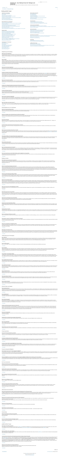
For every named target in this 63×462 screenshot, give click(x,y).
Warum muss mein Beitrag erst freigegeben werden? (8, 39)
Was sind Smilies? (4, 44)
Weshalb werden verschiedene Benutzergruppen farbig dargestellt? (38, 17)
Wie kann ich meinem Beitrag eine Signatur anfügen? (8, 32)
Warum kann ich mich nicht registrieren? (6, 15)
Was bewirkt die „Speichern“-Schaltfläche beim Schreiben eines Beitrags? (10, 38)
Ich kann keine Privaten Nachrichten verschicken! (36, 21)
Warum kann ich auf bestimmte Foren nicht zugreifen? (8, 35)
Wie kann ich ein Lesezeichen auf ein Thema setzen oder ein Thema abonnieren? (40, 36)
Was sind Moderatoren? (33, 14)
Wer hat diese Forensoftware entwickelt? (35, 43)
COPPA (46, 73)
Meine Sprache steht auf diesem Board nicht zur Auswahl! (9, 25)
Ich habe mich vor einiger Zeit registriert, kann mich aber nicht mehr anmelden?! (11, 17)
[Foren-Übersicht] (6, 3)
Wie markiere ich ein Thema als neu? (6, 40)
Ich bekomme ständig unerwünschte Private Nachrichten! (37, 22)
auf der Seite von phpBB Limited (26, 427)
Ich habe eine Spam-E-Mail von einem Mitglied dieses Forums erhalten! (38, 23)
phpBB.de (55, 131)
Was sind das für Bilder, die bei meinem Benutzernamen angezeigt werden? (11, 26)
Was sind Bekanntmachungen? (5, 46)
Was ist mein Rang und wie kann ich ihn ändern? (7, 27)
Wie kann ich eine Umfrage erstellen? (6, 33)
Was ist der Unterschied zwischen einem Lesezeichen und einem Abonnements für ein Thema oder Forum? (43, 35)
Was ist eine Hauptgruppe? (33, 18)
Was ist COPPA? (4, 14)
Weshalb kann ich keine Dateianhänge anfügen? (7, 36)
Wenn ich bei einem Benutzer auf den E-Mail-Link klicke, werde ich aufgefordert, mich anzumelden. (13, 28)
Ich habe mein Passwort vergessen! (6, 18)
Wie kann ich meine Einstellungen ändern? (7, 22)
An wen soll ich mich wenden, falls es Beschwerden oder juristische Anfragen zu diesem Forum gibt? (42, 45)
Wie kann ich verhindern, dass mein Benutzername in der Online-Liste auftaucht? (11, 23)
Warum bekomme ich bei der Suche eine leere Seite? (36, 31)
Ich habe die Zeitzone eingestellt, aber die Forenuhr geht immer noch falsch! (11, 24)
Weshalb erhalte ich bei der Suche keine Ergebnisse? (36, 30)
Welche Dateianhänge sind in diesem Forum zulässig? (36, 40)
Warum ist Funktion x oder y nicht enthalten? (35, 44)
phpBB (27, 453)
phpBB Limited (50, 131)
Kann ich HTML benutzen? (5, 43)
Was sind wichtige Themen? (5, 47)
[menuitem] (6, 7)
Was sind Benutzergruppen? (33, 15)
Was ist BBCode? (4, 42)
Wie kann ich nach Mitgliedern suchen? (35, 32)
